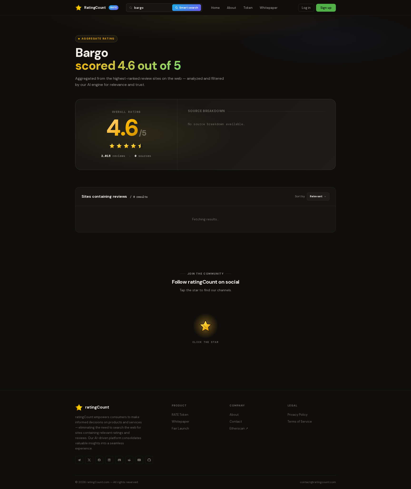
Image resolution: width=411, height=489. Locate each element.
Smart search (188, 8)
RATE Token (180, 415)
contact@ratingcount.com (318, 482)
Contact (236, 422)
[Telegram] (79, 460)
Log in (306, 8)
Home (215, 8)
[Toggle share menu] (205, 325)
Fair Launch (180, 428)
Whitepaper (269, 8)
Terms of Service (300, 422)
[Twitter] (89, 460)
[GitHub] (149, 460)
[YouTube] (139, 460)
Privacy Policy (298, 415)
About (231, 8)
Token (248, 8)
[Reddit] (129, 460)
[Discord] (119, 460)
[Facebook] (99, 460)
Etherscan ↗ (239, 428)
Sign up (326, 8)
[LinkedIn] (109, 460)
